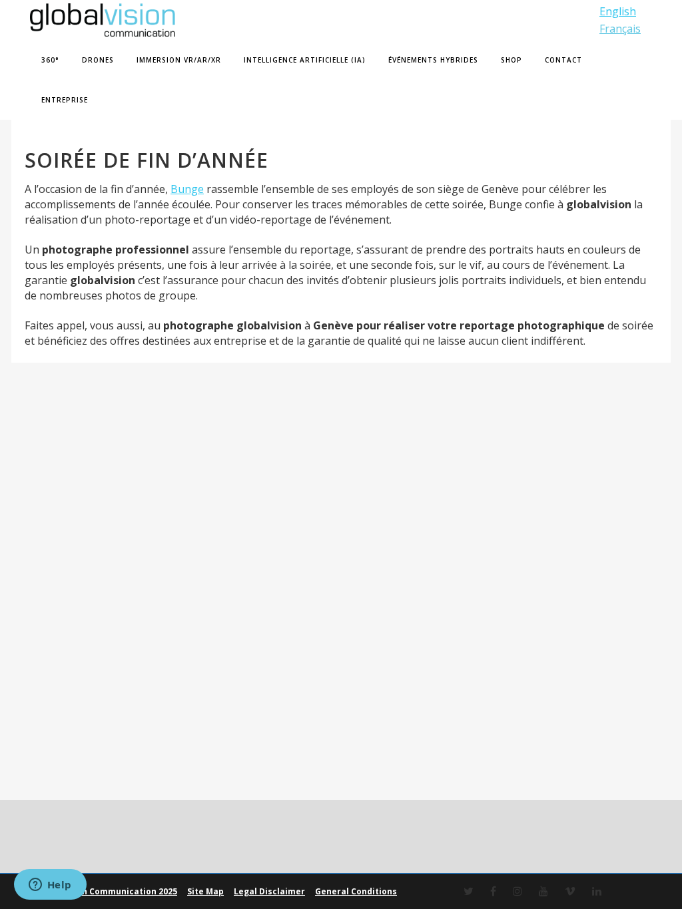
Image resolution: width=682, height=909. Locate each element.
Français (620, 28)
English (617, 11)
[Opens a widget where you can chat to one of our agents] (50, 885)
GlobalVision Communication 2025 (105, 891)
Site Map (205, 891)
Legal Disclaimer (269, 891)
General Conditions (356, 891)
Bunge (187, 189)
